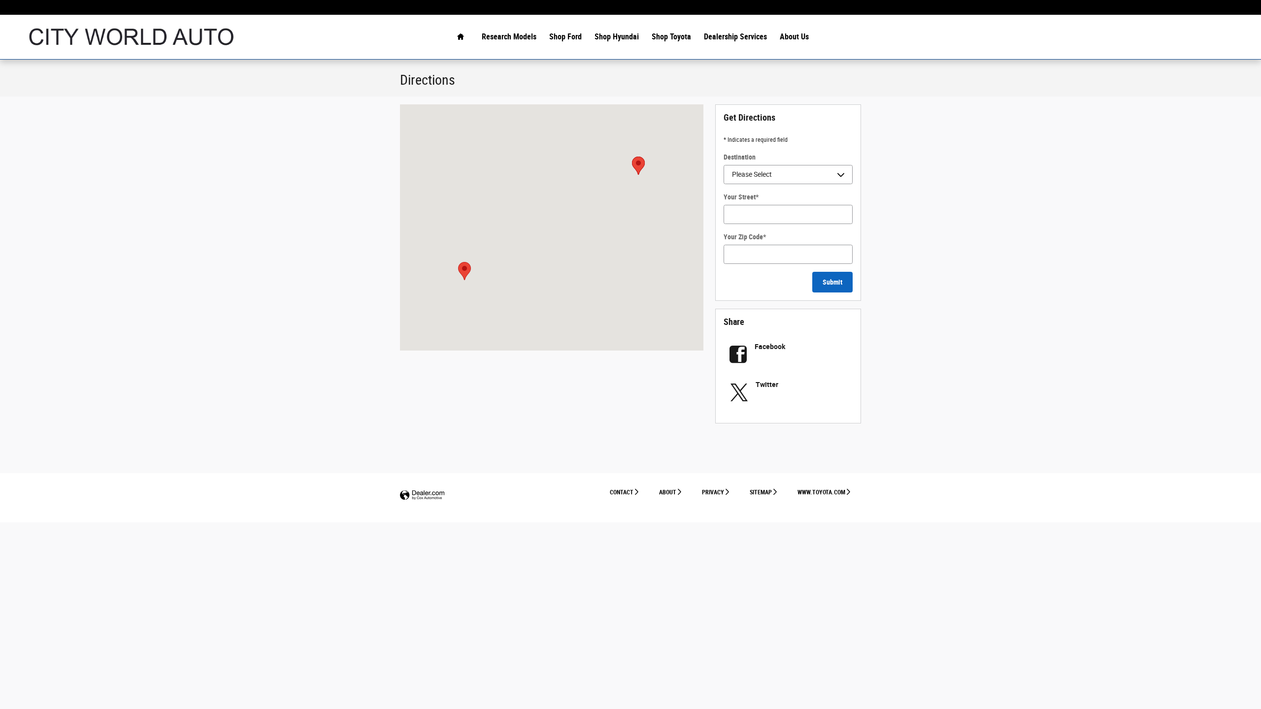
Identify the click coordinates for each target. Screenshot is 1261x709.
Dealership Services (735, 36)
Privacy (713, 492)
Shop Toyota (671, 36)
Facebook (770, 347)
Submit (832, 282)
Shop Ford (565, 36)
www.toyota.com (821, 492)
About (667, 492)
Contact (621, 492)
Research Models (509, 36)
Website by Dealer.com (422, 495)
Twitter (767, 384)
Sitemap (761, 492)
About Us (794, 36)
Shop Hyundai (617, 36)
